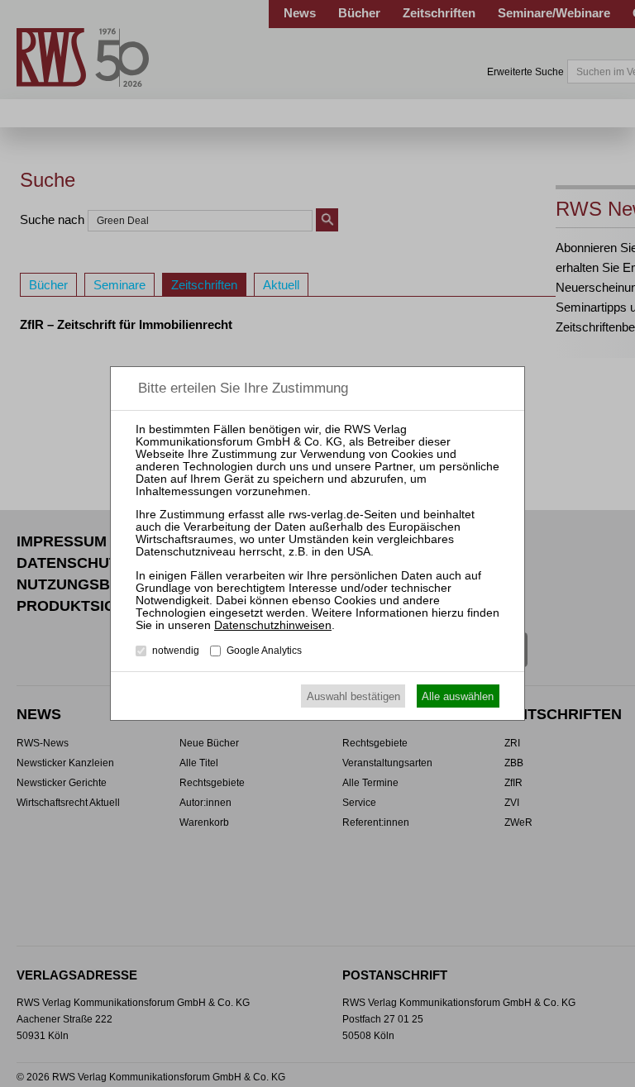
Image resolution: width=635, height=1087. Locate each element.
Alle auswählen (458, 696)
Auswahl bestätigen (353, 696)
